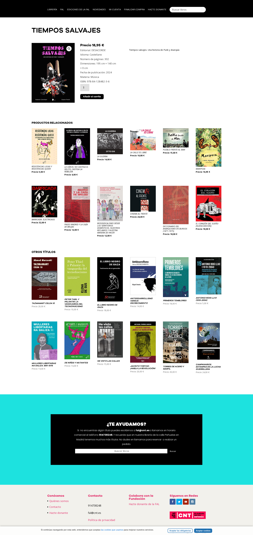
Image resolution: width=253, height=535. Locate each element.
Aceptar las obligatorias (180, 531)
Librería (52, 9)
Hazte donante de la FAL (144, 504)
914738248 (105, 435)
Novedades (99, 9)
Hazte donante (157, 9)
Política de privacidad (101, 520)
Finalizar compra (134, 9)
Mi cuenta (115, 9)
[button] (69, 48)
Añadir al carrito (92, 96)
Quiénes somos (59, 501)
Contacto (55, 507)
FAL (62, 9)
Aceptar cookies (203, 531)
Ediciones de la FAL (78, 9)
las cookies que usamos (112, 530)
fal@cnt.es (142, 430)
